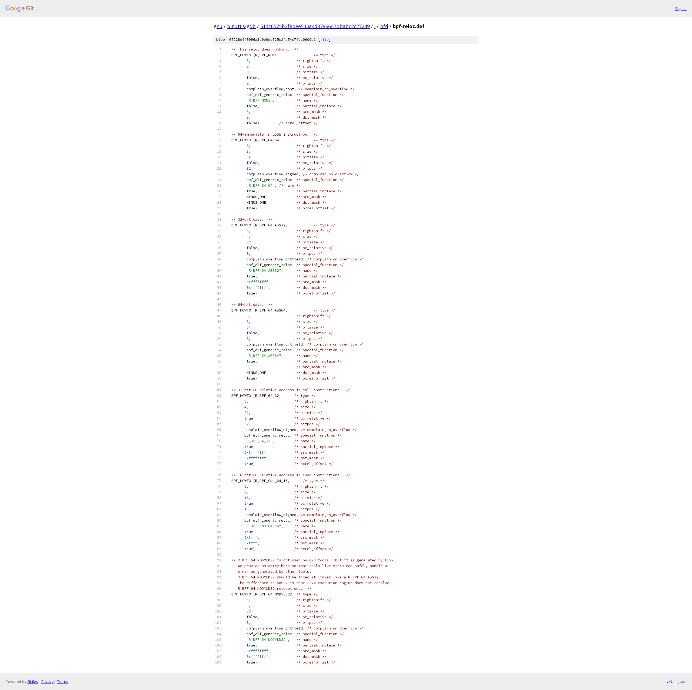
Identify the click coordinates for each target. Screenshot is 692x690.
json (682, 681)
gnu (218, 26)
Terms (62, 681)
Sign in (681, 8)
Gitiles (32, 681)
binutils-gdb (241, 26)
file (324, 39)
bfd (384, 26)
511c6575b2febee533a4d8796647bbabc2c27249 (315, 26)
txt (669, 681)
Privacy (47, 681)
